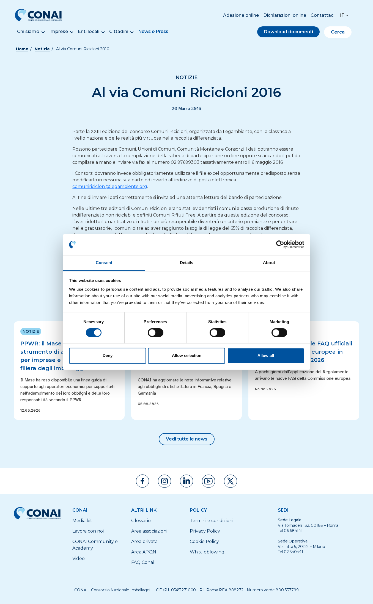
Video (78, 558)
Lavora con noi (88, 531)
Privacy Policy (205, 531)
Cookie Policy (204, 541)
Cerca (338, 32)
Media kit (82, 520)
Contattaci (322, 15)
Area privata (144, 541)
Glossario (141, 520)
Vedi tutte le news (186, 439)
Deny (108, 355)
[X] (230, 481)
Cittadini (118, 31)
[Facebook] (142, 481)
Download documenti (288, 31)
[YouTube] (208, 481)
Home (22, 48)
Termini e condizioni (211, 520)
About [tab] (269, 262)
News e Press (153, 31)
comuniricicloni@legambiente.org (109, 186)
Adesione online (241, 15)
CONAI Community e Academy (95, 545)
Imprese (58, 31)
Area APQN (143, 552)
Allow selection (186, 355)
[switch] (155, 332)
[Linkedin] (186, 481)
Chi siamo (28, 31)
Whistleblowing (207, 552)
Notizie (42, 48)
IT (342, 15)
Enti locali (88, 31)
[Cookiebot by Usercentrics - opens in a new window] (280, 244)
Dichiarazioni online (284, 15)
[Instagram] (164, 481)
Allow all (265, 355)
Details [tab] (186, 262)
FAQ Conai (142, 562)
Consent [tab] (104, 262)
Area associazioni (149, 531)
